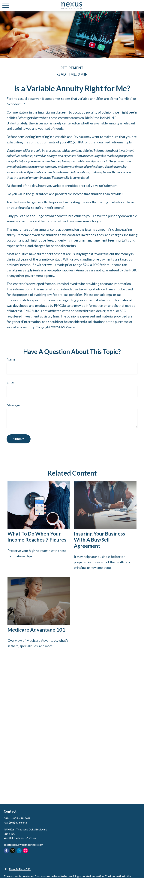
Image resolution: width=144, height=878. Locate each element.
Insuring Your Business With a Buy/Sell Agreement (99, 539)
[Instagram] (25, 850)
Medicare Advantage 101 (36, 629)
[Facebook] (6, 850)
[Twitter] (12, 850)
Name (11, 359)
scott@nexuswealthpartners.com (23, 844)
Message (13, 405)
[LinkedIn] (19, 850)
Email (10, 382)
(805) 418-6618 (22, 818)
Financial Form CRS (20, 869)
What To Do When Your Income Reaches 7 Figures (37, 536)
